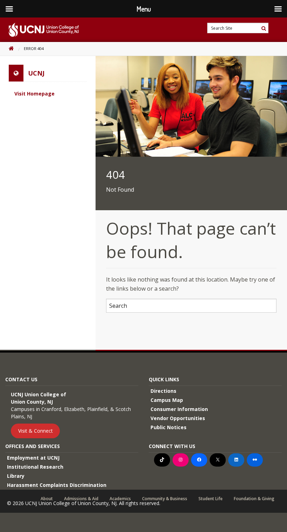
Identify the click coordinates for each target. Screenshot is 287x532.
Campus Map (166, 400)
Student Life (210, 499)
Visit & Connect (35, 431)
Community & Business (164, 499)
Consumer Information (179, 409)
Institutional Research (35, 466)
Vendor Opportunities (177, 418)
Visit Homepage (34, 93)
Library (15, 476)
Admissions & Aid (81, 499)
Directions (163, 391)
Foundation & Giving (254, 499)
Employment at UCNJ (33, 457)
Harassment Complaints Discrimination (56, 485)
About (47, 499)
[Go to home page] (39, 30)
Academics (120, 499)
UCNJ (36, 73)
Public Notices (168, 427)
